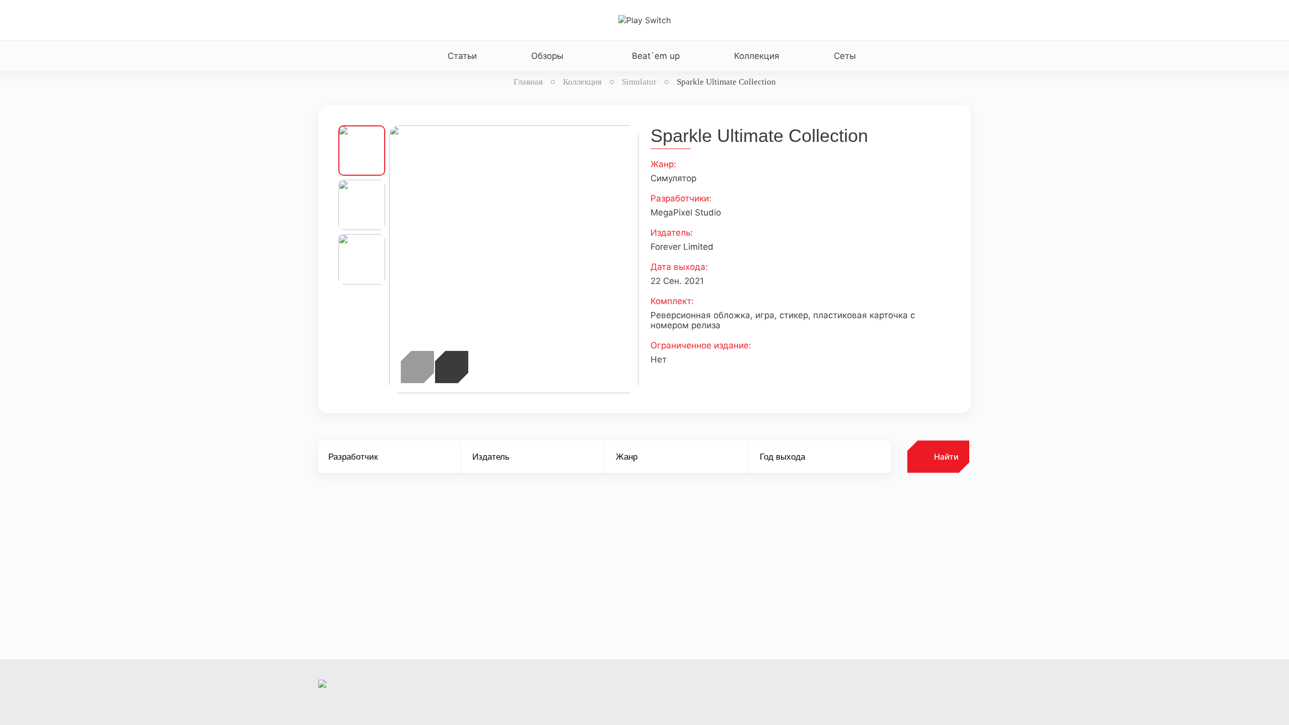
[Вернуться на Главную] (644, 20)
